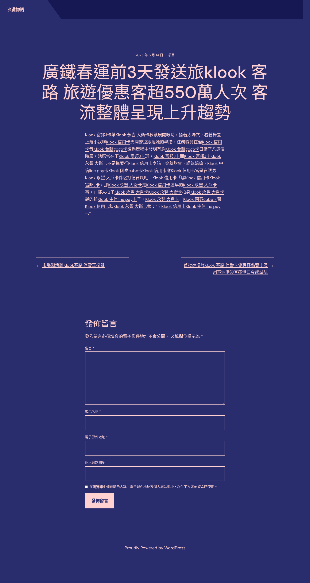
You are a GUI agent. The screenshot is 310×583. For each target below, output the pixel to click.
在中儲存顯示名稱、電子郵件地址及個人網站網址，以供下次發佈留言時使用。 (153, 487)
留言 (89, 348)
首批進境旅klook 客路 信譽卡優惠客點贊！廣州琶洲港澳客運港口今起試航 (226, 269)
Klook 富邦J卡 (98, 135)
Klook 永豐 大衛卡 (132, 135)
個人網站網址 (95, 462)
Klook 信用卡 (118, 142)
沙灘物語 (15, 9)
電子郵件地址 (96, 437)
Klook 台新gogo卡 (110, 149)
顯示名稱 (93, 411)
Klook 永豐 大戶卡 (102, 178)
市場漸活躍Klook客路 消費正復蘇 (73, 265)
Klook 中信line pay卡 (117, 199)
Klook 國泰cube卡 (125, 170)
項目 (171, 55)
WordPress (174, 548)
